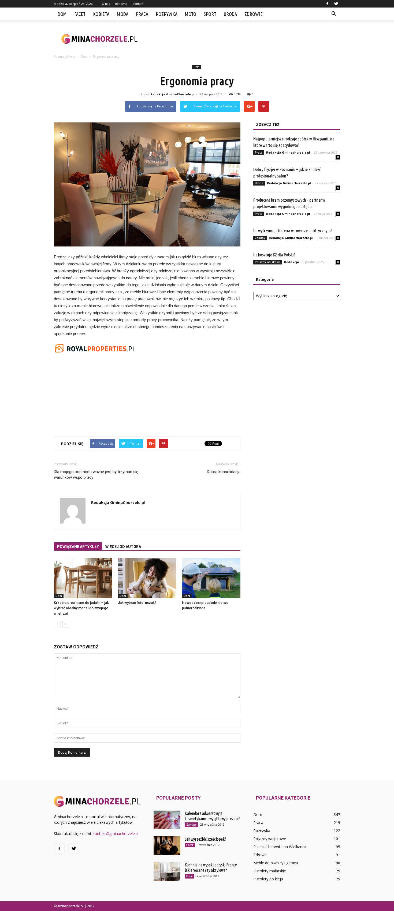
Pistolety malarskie (269, 870)
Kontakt (137, 4)
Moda (122, 14)
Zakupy (260, 238)
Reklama (121, 4)
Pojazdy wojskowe (267, 262)
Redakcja (291, 262)
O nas (106, 4)
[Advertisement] (242, 39)
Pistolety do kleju (268, 878)
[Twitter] (336, 4)
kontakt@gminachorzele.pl (116, 833)
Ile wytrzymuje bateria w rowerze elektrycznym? (293, 230)
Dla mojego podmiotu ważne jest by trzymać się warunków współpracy (96, 474)
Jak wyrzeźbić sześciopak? (205, 839)
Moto (190, 14)
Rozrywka (166, 14)
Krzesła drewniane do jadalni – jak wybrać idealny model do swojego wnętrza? (81, 608)
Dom (62, 14)
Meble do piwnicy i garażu (275, 862)
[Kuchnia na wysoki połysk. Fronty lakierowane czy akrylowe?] (167, 871)
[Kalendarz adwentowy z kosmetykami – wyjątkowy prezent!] (167, 820)
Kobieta (101, 14)
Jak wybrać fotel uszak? (137, 603)
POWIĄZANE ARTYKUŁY (78, 547)
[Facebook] (327, 4)
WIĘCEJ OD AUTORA (123, 547)
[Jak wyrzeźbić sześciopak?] (167, 845)
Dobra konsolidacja (223, 471)
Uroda (230, 14)
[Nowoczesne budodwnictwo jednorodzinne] (211, 578)
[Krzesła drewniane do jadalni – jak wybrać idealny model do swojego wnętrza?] (83, 578)
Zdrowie (253, 14)
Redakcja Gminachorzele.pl (288, 152)
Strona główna (65, 56)
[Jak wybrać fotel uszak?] (147, 578)
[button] (333, 14)
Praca (142, 14)
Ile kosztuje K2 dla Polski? (274, 254)
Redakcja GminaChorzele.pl (172, 94)
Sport (210, 14)
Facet (80, 14)
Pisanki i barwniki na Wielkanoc (280, 846)
